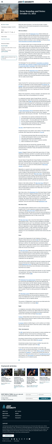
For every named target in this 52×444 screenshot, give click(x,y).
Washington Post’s (34, 33)
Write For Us (6, 415)
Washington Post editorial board (28, 280)
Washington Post (34, 192)
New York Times (39, 183)
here (21, 349)
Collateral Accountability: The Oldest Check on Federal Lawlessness (6, 379)
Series (17, 413)
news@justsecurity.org (45, 354)
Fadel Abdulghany (18, 386)
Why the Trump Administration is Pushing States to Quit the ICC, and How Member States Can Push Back (32, 380)
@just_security (40, 350)
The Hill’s (21, 127)
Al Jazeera (44, 84)
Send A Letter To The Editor (8, 58)
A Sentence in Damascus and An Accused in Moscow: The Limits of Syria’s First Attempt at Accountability (19, 380)
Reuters (20, 152)
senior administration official (26, 110)
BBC (37, 240)
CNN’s (30, 101)
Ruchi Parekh (6, 24)
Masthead (5, 413)
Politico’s (21, 316)
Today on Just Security (8, 399)
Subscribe (44, 398)
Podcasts (18, 417)
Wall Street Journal (25, 293)
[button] (50, 2)
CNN (31, 273)
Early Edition (5, 398)
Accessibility (16, 440)
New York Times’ (38, 173)
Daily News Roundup (5, 39)
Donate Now (8, 435)
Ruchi (4, 45)
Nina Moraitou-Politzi (33, 386)
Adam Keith (35, 385)
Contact (5, 417)
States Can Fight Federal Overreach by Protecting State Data (45, 379)
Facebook (28, 352)
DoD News (38, 313)
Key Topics (18, 411)
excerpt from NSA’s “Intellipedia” (27, 66)
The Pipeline (31, 355)
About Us (5, 411)
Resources (18, 415)
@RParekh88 (5, 51)
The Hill (42, 132)
